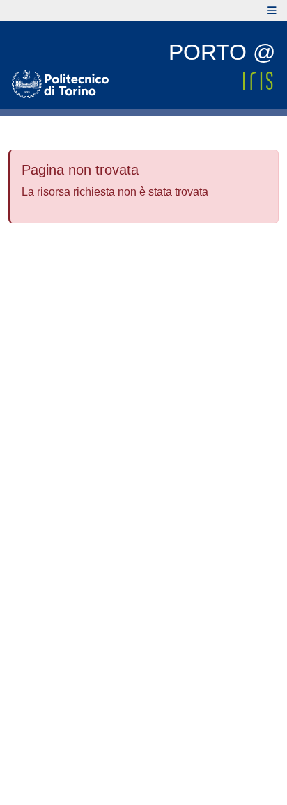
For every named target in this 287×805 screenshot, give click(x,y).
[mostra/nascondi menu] (272, 10)
